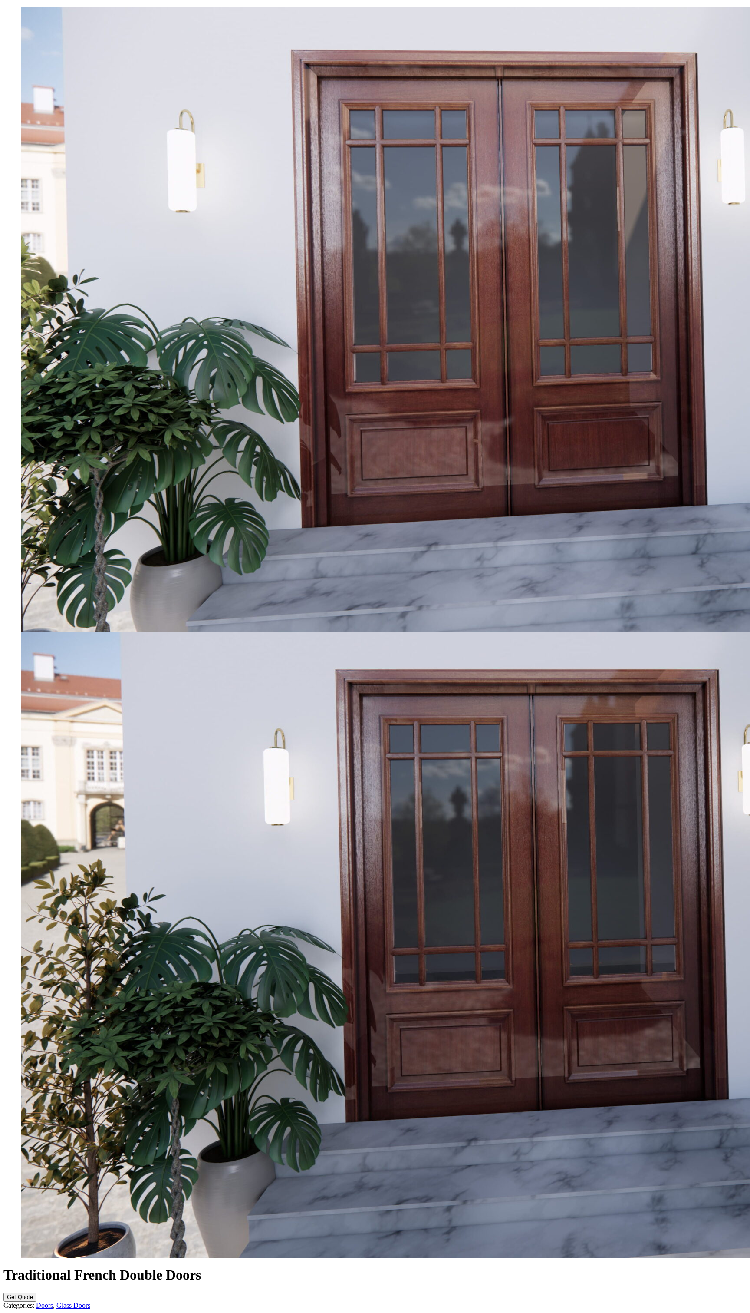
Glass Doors (73, 1305)
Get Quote (20, 1297)
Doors (44, 1305)
